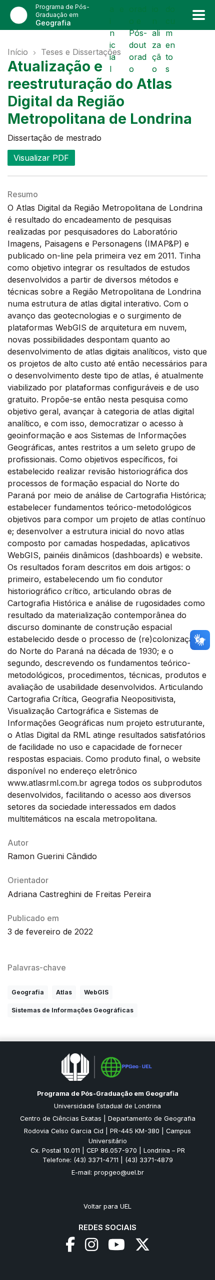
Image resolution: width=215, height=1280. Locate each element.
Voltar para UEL (108, 1206)
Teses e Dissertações (81, 52)
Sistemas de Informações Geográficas (73, 1010)
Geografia (28, 992)
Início (18, 52)
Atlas (64, 992)
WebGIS (96, 992)
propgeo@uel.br (119, 1172)
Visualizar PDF (41, 158)
